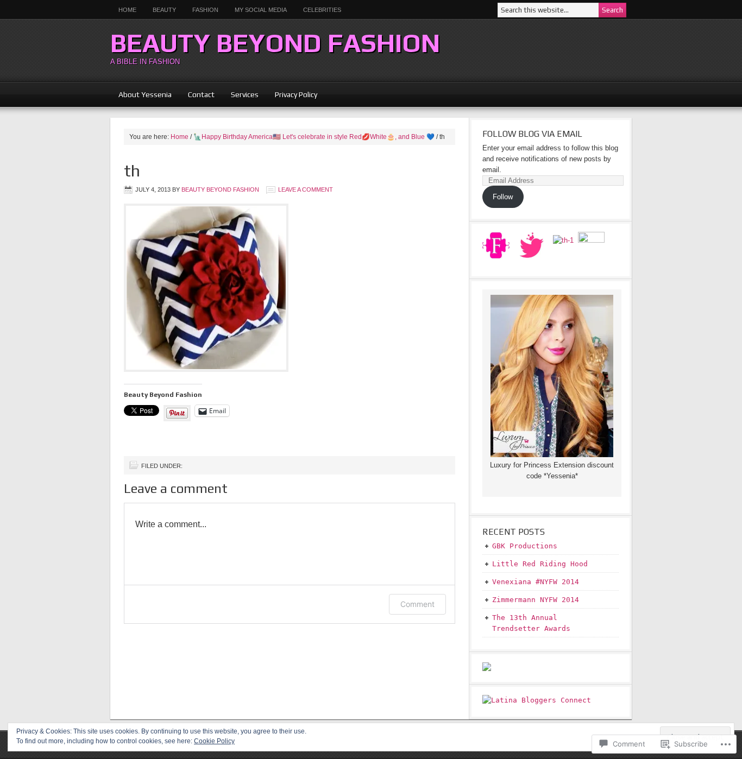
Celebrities (322, 10)
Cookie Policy (214, 741)
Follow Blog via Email (532, 134)
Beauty (160, 10)
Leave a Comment (305, 189)
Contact (201, 94)
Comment (417, 604)
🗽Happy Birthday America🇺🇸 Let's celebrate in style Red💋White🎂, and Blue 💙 (314, 137)
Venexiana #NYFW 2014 (535, 582)
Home (127, 10)
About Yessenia (145, 94)
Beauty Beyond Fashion (275, 43)
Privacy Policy (296, 94)
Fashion (205, 10)
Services (245, 94)
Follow (503, 197)
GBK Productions (524, 546)
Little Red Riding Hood (540, 564)
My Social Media (257, 10)
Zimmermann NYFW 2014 (535, 600)
